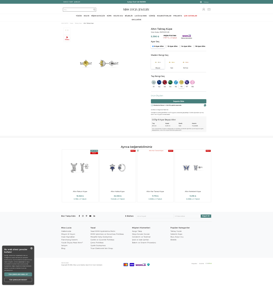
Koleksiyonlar (164, 16)
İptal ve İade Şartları (140, 240)
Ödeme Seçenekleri (186, 38)
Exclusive (136, 20)
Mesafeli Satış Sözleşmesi (101, 237)
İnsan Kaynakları (68, 237)
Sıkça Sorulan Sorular (141, 234)
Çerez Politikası (97, 243)
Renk (180, 123)
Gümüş (152, 16)
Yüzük (79, 16)
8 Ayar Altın (159, 46)
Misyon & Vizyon (68, 234)
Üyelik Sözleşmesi (98, 245)
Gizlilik (201, 263)
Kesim (194, 123)
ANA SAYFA (64, 23)
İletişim (64, 245)
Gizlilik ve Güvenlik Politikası (102, 240)
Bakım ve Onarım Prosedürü (144, 243)
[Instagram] (83, 216)
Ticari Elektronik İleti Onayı (102, 248)
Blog (63, 248)
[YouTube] (90, 216)
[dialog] (18, 265)
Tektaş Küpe (78, 23)
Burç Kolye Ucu (177, 237)
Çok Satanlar (190, 16)
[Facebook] (79, 216)
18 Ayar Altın (200, 46)
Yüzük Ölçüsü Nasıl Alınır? (72, 243)
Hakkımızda (66, 231)
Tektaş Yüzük (176, 231)
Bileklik (129, 16)
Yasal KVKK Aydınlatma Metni (103, 231)
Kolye (86, 16)
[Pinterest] (86, 216)
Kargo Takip (68, 2)
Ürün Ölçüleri (157, 96)
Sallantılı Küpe (176, 234)
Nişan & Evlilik (98, 16)
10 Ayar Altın (173, 46)
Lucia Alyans (141, 16)
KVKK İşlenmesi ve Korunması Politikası (107, 234)
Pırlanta (177, 16)
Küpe (109, 16)
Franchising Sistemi (69, 240)
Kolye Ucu (118, 16)
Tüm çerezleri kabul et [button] (18, 274)
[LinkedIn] (94, 216)
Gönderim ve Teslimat (141, 237)
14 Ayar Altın (186, 46)
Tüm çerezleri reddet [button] (18, 280)
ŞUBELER (77, 2)
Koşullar (194, 263)
